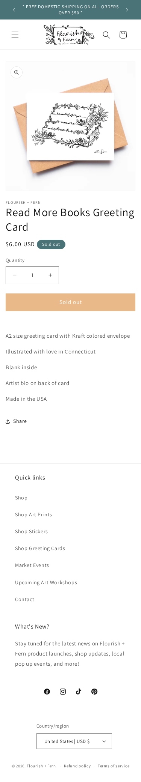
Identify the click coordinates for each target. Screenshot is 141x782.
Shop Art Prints (33, 514)
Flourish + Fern (41, 765)
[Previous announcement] (14, 10)
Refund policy (77, 765)
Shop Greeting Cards (40, 548)
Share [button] (20, 421)
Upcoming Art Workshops (46, 582)
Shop (21, 497)
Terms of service (113, 765)
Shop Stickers (31, 531)
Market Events (32, 565)
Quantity (15, 260)
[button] (15, 35)
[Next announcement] (127, 10)
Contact (24, 599)
